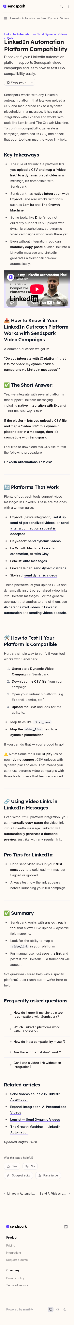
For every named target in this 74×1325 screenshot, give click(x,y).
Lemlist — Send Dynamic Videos (35, 1119)
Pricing (10, 1245)
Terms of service (17, 1285)
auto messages (35, 561)
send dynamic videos (44, 541)
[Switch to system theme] (50, 1309)
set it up (59, 517)
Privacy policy (15, 1278)
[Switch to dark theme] (65, 1309)
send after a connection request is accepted (39, 528)
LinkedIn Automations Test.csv (28, 462)
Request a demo (17, 1259)
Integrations (14, 1252)
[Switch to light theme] (58, 1309)
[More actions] (69, 6)
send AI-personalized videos (32, 523)
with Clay (41, 554)
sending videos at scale (47, 613)
